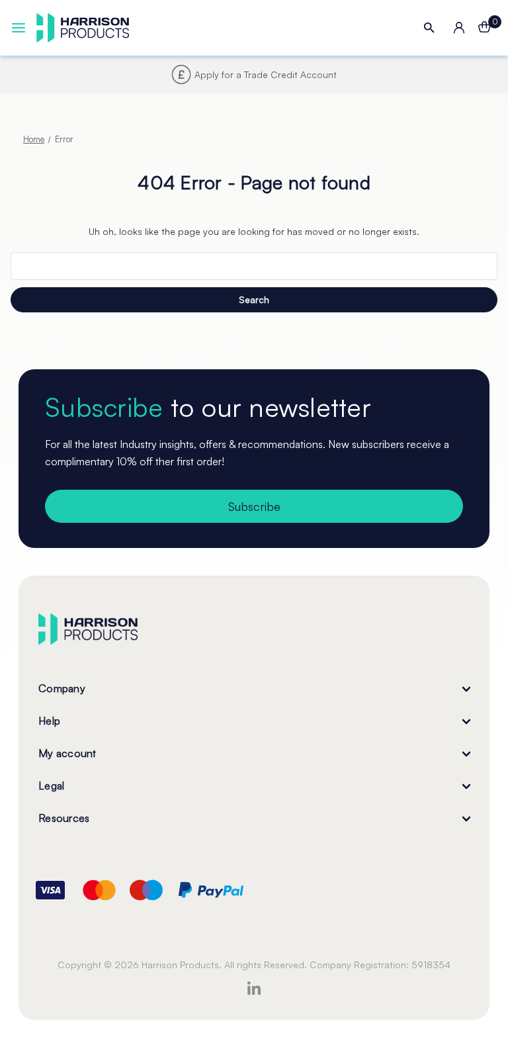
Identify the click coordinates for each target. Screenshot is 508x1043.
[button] (254, 115)
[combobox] (254, 266)
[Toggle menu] (18, 28)
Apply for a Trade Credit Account (265, 74)
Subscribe (254, 506)
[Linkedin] (254, 988)
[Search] (430, 27)
